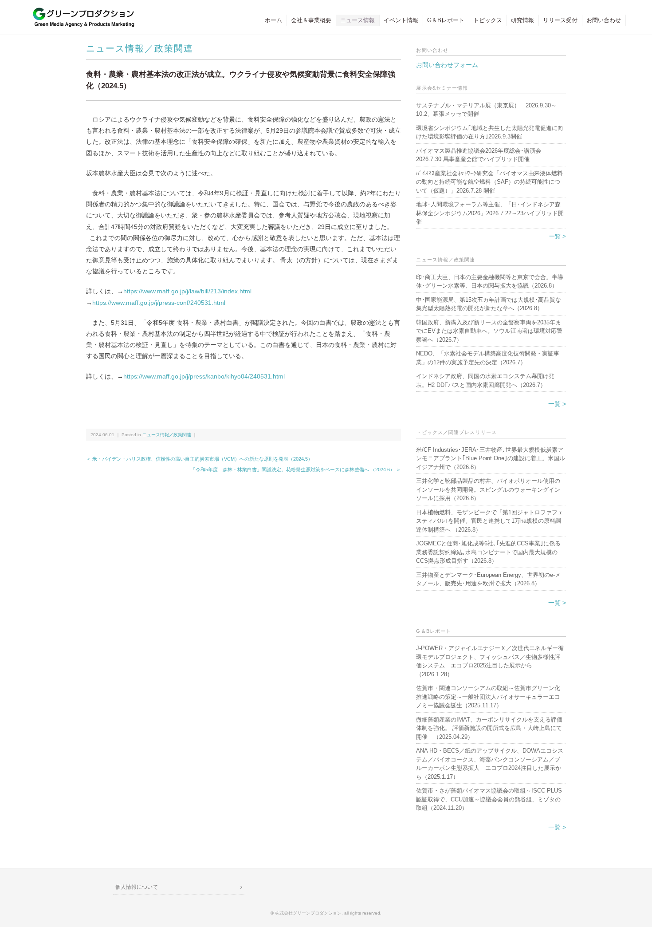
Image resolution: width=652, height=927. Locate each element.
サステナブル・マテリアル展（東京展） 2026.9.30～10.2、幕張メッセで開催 (486, 110)
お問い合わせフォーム (447, 64)
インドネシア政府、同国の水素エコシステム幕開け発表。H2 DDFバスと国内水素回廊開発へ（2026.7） (485, 380)
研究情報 (522, 20)
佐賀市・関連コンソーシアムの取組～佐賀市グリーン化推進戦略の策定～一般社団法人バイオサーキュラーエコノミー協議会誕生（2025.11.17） (488, 697)
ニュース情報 (357, 20)
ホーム (273, 20)
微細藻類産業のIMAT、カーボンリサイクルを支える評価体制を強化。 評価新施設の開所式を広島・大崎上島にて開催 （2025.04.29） (489, 728)
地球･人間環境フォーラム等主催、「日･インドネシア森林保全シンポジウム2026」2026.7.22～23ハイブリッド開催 (490, 213)
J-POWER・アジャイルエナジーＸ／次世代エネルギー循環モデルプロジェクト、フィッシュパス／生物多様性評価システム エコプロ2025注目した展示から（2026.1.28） (490, 661)
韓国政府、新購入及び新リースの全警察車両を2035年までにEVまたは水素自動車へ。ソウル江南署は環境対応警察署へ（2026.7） (489, 331)
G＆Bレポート (445, 20)
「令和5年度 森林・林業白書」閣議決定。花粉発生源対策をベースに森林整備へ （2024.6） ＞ (296, 469)
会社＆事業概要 (311, 20)
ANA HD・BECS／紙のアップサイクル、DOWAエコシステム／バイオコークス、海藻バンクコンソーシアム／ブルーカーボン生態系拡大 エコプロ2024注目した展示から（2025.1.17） (489, 763)
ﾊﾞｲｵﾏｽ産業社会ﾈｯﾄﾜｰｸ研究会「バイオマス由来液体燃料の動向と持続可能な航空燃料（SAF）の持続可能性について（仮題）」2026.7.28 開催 (489, 182)
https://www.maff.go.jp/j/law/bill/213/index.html (187, 291)
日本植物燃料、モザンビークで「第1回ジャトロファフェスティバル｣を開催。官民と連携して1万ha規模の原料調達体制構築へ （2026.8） (489, 521)
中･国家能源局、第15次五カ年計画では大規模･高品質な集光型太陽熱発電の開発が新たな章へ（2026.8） (488, 304)
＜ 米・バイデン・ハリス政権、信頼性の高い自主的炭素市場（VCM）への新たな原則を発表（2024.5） (199, 459)
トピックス (487, 20)
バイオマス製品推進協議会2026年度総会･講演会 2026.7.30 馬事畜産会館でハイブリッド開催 (478, 155)
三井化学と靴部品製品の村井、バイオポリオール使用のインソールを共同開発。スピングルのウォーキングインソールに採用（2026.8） (488, 489)
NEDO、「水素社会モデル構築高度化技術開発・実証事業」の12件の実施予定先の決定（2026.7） (487, 358)
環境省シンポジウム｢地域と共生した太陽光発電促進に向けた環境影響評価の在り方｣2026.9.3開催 (489, 132)
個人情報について (136, 887)
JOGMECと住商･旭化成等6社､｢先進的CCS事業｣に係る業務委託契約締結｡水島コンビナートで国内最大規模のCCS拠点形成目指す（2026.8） (488, 552)
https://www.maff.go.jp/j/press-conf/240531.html (158, 302)
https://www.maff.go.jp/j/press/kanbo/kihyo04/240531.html (204, 376)
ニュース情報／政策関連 (139, 48)
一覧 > (557, 236)
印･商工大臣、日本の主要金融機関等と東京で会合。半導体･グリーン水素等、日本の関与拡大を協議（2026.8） (489, 281)
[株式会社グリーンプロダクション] (81, 12)
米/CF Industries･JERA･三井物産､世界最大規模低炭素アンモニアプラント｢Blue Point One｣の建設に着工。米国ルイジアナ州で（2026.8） (490, 458)
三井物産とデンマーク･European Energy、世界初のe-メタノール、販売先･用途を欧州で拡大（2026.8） (488, 579)
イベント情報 (401, 20)
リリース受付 (560, 20)
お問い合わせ (603, 20)
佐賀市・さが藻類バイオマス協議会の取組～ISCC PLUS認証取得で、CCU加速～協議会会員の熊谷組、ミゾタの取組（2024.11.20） (489, 799)
